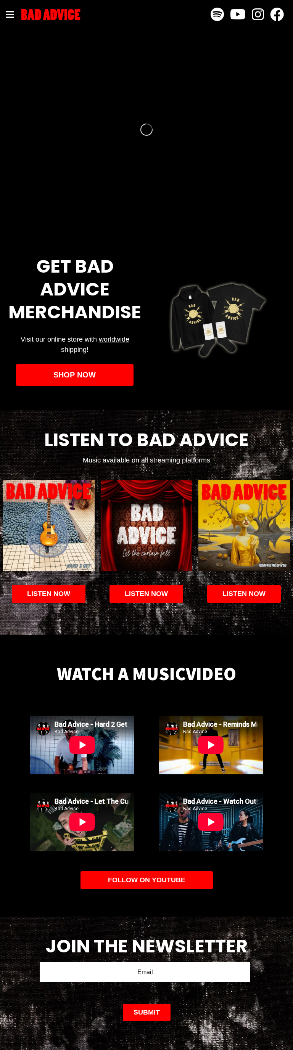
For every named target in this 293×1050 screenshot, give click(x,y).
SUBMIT (147, 1012)
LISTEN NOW (146, 593)
